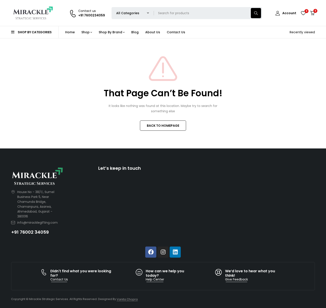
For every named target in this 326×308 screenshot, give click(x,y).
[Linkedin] (175, 252)
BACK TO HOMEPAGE (163, 125)
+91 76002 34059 (30, 232)
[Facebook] (150, 252)
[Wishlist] (303, 13)
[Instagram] (163, 252)
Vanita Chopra (127, 299)
